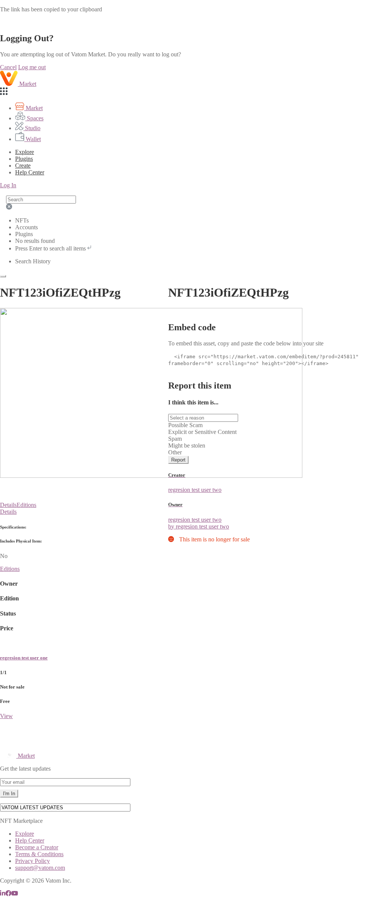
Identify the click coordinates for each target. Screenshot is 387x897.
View (6, 716)
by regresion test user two (198, 526)
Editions (26, 505)
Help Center (29, 840)
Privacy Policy (32, 861)
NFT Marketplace (21, 821)
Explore (24, 152)
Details (8, 505)
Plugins (24, 158)
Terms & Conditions (39, 854)
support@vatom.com (40, 867)
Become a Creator (36, 847)
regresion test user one (24, 658)
